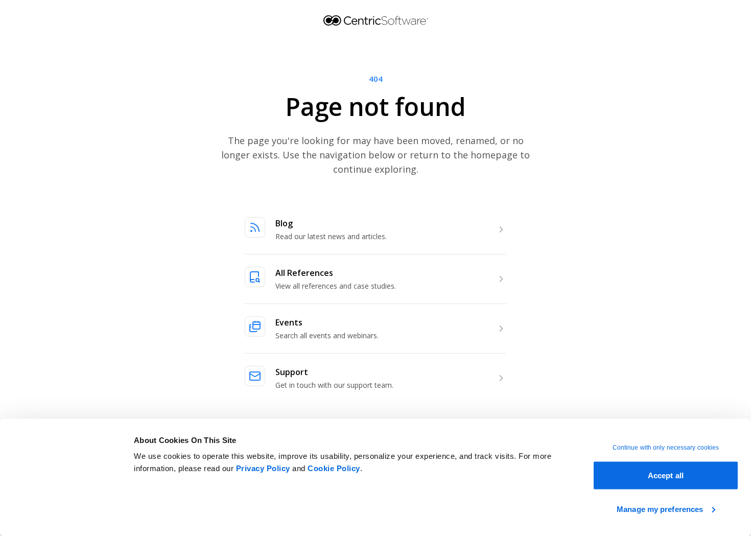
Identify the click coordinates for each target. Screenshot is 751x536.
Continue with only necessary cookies (666, 447)
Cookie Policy (334, 468)
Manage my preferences (660, 508)
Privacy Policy (263, 468)
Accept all (666, 475)
